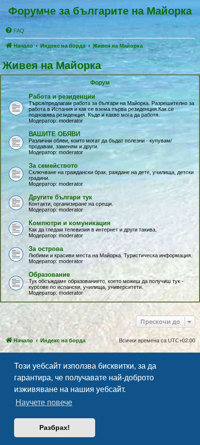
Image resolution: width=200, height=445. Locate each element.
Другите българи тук (60, 197)
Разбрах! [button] (54, 427)
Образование (49, 274)
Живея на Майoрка (51, 65)
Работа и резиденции (62, 96)
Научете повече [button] (44, 402)
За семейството (53, 165)
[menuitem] (14, 30)
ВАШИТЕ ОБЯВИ (54, 134)
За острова (46, 248)
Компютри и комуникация (70, 223)
